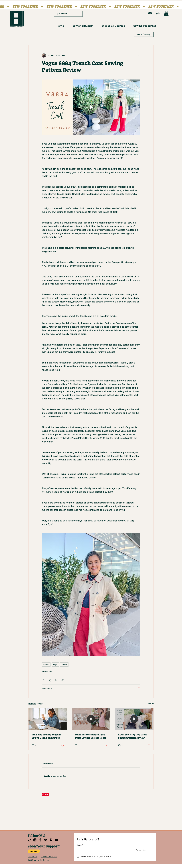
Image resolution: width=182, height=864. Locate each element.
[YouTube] (56, 840)
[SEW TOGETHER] (91, 7)
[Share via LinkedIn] (56, 680)
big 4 (55, 664)
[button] (166, 13)
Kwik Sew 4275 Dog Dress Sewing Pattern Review (132, 736)
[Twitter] (46, 840)
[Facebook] (40, 840)
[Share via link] (62, 680)
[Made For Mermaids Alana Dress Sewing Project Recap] (91, 719)
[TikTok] (30, 840)
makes (46, 664)
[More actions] (138, 55)
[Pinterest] (51, 840)
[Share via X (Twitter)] (49, 680)
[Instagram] (35, 840)
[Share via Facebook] (43, 680)
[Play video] (91, 107)
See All (151, 703)
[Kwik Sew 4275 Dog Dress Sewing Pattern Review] (134, 719)
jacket (64, 664)
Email (80, 845)
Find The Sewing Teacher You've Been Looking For (46, 736)
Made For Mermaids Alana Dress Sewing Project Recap (91, 736)
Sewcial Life (47, 671)
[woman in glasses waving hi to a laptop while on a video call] (48, 719)
